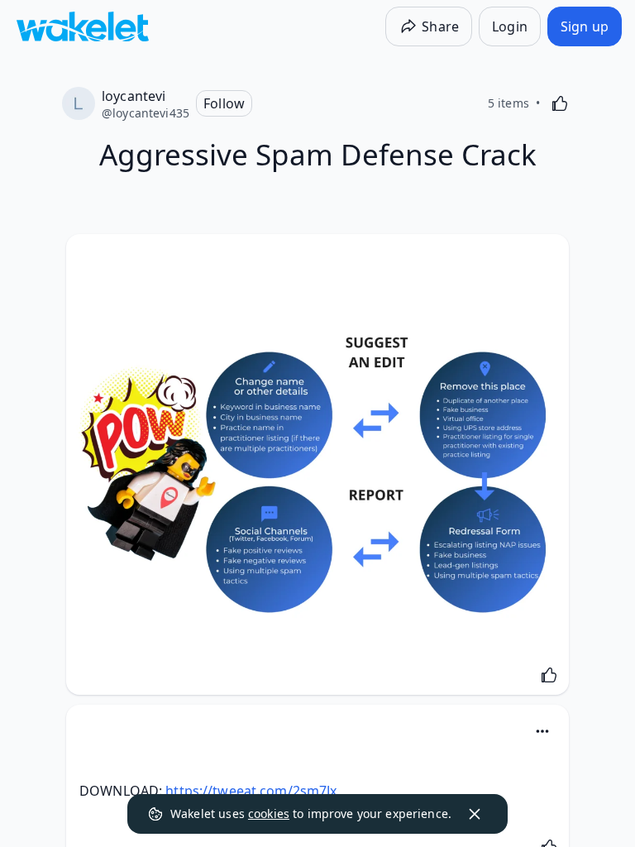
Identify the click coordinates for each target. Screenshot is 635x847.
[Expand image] (317, 468)
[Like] (560, 103)
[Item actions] (542, 731)
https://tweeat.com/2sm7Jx (251, 791)
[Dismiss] (474, 814)
